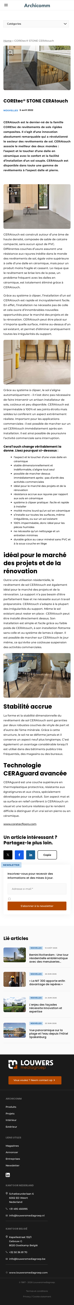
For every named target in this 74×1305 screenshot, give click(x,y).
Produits (11, 1106)
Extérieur (11, 1126)
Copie (47, 855)
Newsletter (12, 1165)
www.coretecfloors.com (19, 824)
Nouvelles (10, 110)
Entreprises (13, 1158)
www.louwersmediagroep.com (28, 1272)
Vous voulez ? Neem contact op (33, 1080)
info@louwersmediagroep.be (27, 1258)
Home (7, 40)
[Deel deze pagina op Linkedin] (30, 854)
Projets (10, 1113)
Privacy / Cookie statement (37, 1296)
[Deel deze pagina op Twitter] (7, 854)
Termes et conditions (37, 1291)
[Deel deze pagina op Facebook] (19, 854)
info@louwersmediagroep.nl (27, 1215)
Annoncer (12, 1152)
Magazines (12, 1145)
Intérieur (11, 1120)
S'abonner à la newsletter (37, 906)
